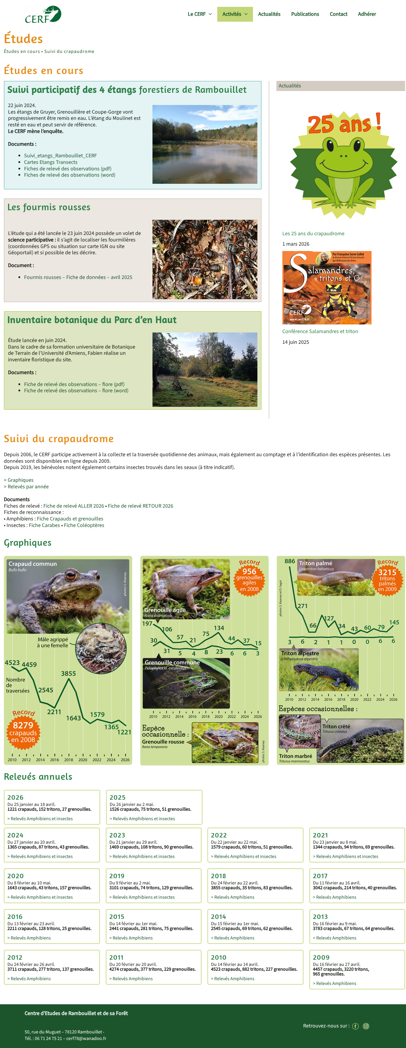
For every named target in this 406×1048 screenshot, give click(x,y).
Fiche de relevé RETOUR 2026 (140, 506)
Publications (305, 14)
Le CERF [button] (197, 14)
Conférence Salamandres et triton (320, 331)
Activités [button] (232, 14)
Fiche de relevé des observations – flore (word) (76, 390)
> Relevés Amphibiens (232, 897)
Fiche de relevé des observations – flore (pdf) (74, 384)
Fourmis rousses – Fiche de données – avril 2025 (78, 277)
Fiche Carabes (44, 525)
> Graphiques (19, 480)
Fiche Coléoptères (84, 525)
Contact (338, 14)
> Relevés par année (26, 486)
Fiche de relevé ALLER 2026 (73, 506)
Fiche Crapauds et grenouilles (70, 519)
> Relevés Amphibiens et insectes (40, 818)
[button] (209, 14)
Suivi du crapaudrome (69, 51)
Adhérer (367, 14)
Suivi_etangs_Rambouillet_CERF (60, 155)
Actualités (269, 14)
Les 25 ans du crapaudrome (313, 233)
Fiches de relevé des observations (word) (69, 175)
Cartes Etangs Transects (51, 162)
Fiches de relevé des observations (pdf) (67, 168)
